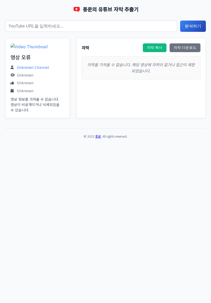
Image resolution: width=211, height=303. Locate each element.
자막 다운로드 (185, 47)
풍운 (98, 136)
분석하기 (193, 26)
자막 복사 (154, 47)
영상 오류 (21, 57)
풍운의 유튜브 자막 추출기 (110, 9)
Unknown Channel (33, 67)
